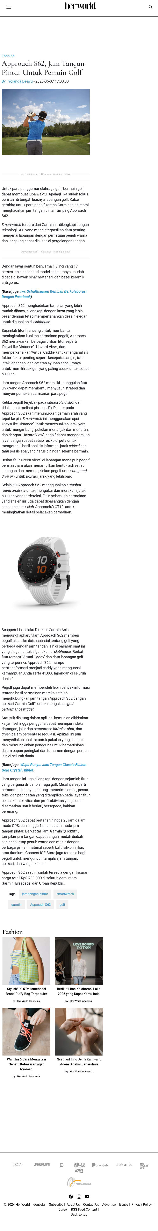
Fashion (8, 56)
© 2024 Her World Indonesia (25, 1204)
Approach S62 (40, 905)
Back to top (79, 1214)
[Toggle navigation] (8, 7)
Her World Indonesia (28, 1001)
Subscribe (56, 1204)
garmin (16, 905)
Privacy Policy (141, 1204)
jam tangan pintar (35, 894)
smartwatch (65, 894)
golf (62, 905)
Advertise (109, 1204)
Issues (123, 1204)
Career (63, 1209)
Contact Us (91, 1204)
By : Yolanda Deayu (17, 81)
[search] (151, 6)
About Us (73, 1204)
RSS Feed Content (84, 1209)
